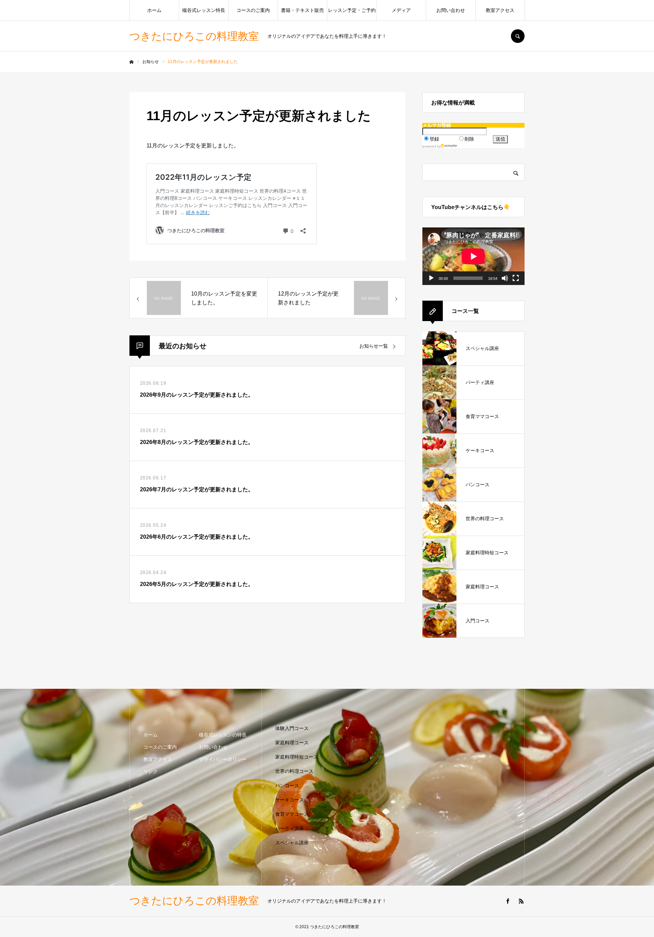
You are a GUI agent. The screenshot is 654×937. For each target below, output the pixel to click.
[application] (473, 256)
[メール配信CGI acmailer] (449, 145)
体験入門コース (292, 728)
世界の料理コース (294, 771)
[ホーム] (131, 62)
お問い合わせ (450, 10)
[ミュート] (504, 278)
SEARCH (518, 36)
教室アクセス (500, 10)
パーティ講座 (289, 828)
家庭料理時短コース (296, 757)
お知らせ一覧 (373, 346)
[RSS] (521, 901)
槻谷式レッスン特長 (203, 10)
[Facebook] (507, 901)
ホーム (154, 10)
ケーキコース (289, 800)
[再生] (431, 278)
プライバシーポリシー (223, 759)
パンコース (287, 785)
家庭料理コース (292, 742)
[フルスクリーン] (515, 278)
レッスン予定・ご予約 (352, 10)
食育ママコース (292, 814)
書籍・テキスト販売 (302, 10)
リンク (150, 771)
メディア (401, 10)
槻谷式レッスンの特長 (223, 734)
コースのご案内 (253, 10)
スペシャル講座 (292, 842)
